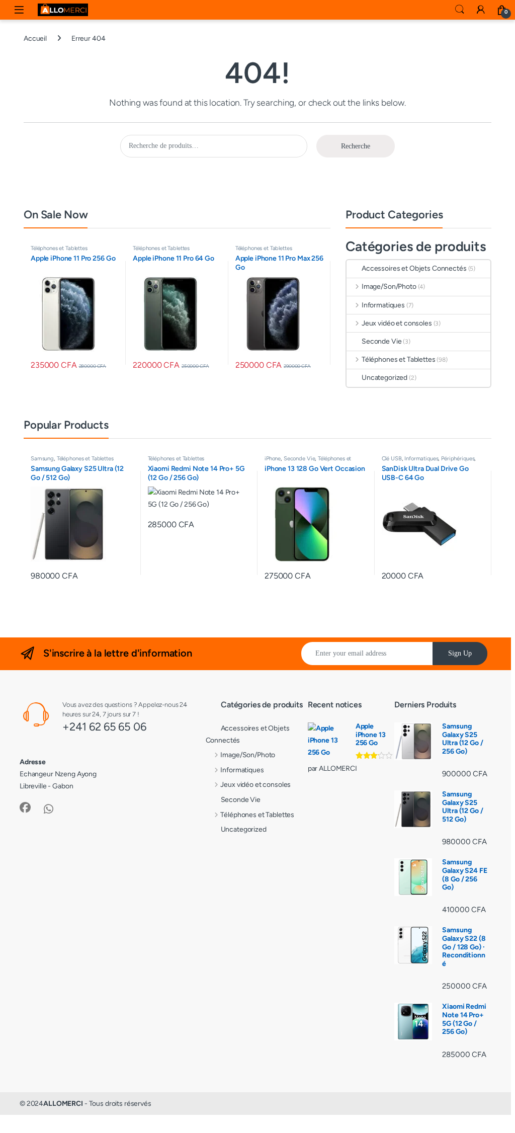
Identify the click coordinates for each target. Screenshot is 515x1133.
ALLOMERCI (63, 1103)
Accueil (35, 38)
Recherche (355, 146)
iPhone (273, 458)
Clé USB (392, 458)
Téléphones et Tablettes (59, 248)
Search (459, 9)
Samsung (42, 458)
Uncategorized (384, 377)
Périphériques (457, 458)
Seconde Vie (381, 341)
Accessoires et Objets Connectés (414, 268)
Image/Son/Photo (389, 286)
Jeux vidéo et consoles (397, 323)
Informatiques (383, 305)
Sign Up (460, 653)
